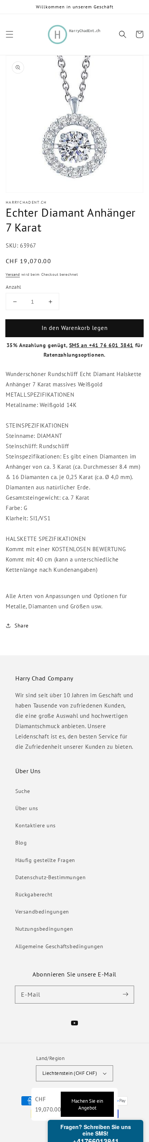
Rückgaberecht (34, 894)
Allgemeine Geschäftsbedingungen (59, 946)
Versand (13, 274)
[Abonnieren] (125, 994)
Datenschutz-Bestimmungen (50, 877)
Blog (21, 842)
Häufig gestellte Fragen (45, 860)
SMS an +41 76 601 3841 (101, 345)
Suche (22, 791)
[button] (9, 34)
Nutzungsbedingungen (44, 928)
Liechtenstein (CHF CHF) (69, 1073)
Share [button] (22, 625)
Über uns (26, 808)
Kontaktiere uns (35, 825)
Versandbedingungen (42, 911)
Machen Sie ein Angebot (87, 1104)
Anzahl (13, 287)
